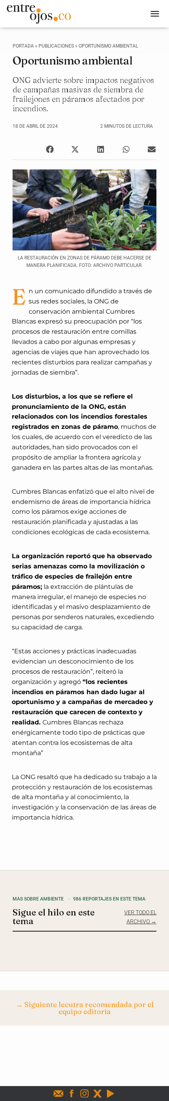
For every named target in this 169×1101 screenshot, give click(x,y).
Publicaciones (56, 46)
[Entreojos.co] (41, 14)
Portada (23, 46)
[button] (50, 149)
